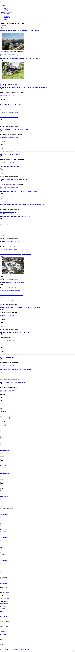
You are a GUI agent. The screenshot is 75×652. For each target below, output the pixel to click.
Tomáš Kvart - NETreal (3, 629)
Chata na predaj (2, 82)
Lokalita (1, 405)
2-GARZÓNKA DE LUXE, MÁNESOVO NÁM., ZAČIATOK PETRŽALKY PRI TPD (19, 30)
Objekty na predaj (6, 11)
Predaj (14, 54)
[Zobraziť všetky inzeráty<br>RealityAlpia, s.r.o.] (0, 239)
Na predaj (5, 589)
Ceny (2, 27)
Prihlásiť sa (5, 19)
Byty (12, 54)
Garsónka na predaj (3, 95)
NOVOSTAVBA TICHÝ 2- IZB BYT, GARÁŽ (10, 104)
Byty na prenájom (6, 13)
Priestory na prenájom (7, 16)
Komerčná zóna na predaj (4, 496)
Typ (0, 412)
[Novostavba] (3, 422)
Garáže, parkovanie (5, 601)
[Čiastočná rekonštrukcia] (3, 420)
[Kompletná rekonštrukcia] (3, 421)
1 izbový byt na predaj (3, 390)
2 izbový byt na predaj (3, 54)
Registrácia (5, 20)
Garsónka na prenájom (3, 249)
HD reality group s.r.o (3, 616)
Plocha (1, 416)
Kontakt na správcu (17, 649)
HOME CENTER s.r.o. (3, 646)
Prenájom (16, 112)
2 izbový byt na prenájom (3, 112)
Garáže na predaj (6, 9)
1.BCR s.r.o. (2, 642)
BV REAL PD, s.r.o (3, 634)
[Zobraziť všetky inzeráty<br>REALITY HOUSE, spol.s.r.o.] (0, 355)
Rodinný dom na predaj (3, 199)
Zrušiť (6, 425)
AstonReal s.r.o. (2, 624)
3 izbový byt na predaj (3, 162)
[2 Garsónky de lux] (4, 411)
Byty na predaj (6, 7)
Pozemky (16, 290)
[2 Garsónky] (4, 410)
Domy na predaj (6, 8)
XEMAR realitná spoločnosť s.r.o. (5, 619)
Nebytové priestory (6, 598)
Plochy (3, 28)
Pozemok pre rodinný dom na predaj (5, 377)
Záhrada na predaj (3, 488)
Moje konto (3, 18)
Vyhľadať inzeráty (3, 425)
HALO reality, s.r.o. (3, 611)
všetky (1, 508)
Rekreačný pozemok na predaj (4, 290)
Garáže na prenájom (6, 14)
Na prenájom (5, 590)
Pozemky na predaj (6, 10)
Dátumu (3, 26)
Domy (11, 82)
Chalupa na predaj (2, 340)
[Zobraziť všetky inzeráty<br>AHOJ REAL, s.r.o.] (0, 115)
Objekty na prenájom (7, 17)
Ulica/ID (1, 406)
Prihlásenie (25, 649)
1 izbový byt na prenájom (3, 137)
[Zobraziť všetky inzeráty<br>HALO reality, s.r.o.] (0, 202)
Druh (1, 408)
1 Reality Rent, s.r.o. (3, 85)
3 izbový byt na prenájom (4, 514)
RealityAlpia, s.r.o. (3, 606)
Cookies (28, 649)
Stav (1, 419)
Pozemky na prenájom (7, 15)
